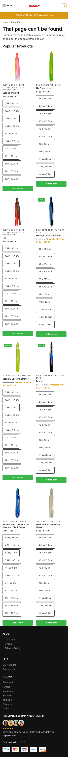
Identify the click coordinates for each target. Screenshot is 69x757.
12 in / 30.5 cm (11, 163)
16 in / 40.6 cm (12, 179)
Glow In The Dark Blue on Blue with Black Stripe (16, 526)
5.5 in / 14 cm (11, 118)
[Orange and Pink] (18, 66)
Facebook (8, 682)
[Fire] (18, 211)
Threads (7, 704)
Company (10, 639)
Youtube (7, 699)
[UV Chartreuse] (51, 66)
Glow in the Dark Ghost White (48, 526)
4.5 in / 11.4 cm (12, 111)
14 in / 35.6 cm (11, 171)
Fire (5, 237)
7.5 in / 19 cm (11, 133)
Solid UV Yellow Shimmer (15, 378)
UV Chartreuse (44, 88)
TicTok (6, 708)
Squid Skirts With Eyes (48, 85)
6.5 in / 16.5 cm (12, 126)
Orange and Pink (11, 92)
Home (5, 22)
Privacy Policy (12, 648)
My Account (9, 664)
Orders (8, 643)
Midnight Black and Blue (48, 235)
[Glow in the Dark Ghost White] (51, 503)
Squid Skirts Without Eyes (16, 521)
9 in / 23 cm (10, 148)
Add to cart (17, 188)
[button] (63, 6)
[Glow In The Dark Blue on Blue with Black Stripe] (18, 503)
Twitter (6, 686)
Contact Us (9, 669)
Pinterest (7, 695)
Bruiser (40, 381)
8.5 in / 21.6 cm (12, 141)
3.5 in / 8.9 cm (11, 103)
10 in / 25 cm (11, 156)
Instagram (8, 691)
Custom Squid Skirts (13, 85)
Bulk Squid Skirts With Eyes (17, 376)
